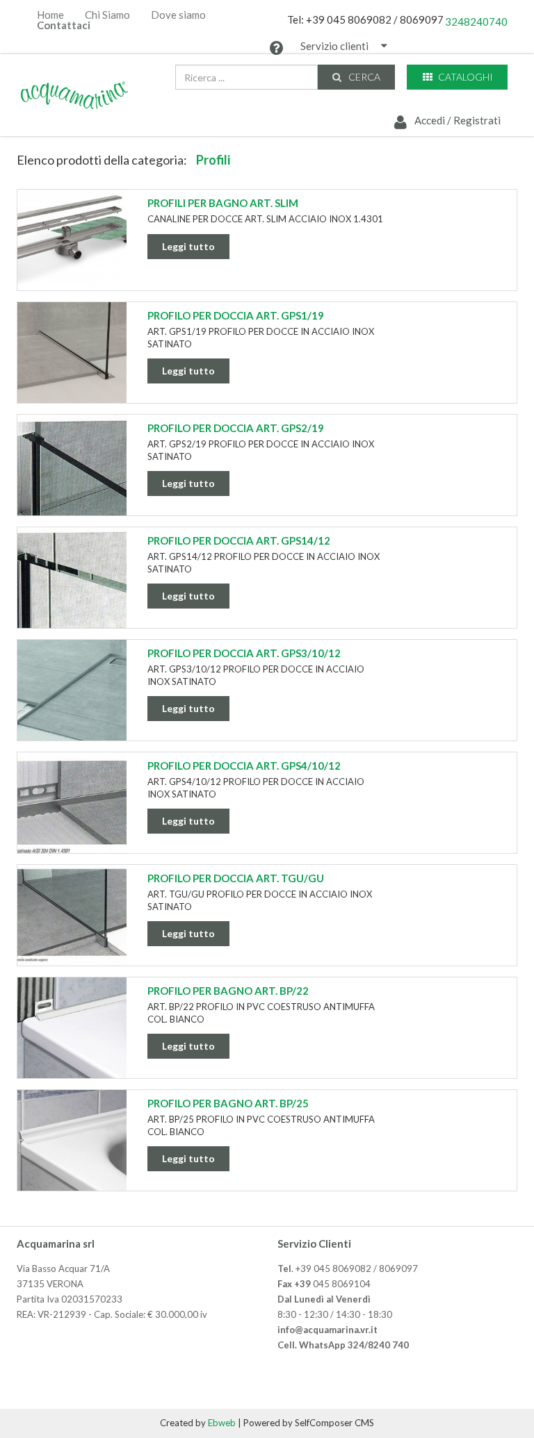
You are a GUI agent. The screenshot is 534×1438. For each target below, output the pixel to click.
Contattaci (63, 25)
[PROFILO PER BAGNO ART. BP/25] (72, 1142)
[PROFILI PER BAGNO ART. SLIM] (72, 242)
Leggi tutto (188, 246)
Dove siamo (178, 15)
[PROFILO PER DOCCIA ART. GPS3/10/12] (72, 692)
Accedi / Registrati (456, 120)
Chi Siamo (107, 15)
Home (50, 15)
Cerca (363, 77)
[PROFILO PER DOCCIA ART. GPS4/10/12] (72, 804)
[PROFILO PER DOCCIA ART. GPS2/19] (72, 467)
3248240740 (476, 21)
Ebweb (222, 1422)
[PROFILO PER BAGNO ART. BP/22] (72, 1029)
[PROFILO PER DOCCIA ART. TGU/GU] (72, 917)
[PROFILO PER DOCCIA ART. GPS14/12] (72, 579)
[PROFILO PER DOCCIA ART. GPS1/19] (72, 354)
